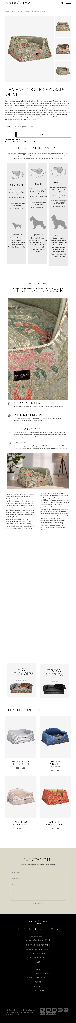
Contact (38, 986)
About (38, 982)
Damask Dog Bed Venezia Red (55, 823)
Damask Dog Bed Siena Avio (20, 823)
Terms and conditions (38, 949)
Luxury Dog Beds (22, 142)
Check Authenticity (38, 977)
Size (9, 127)
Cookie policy (38, 953)
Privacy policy (38, 958)
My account (38, 990)
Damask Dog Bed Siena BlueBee (55, 764)
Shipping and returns (38, 945)
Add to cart (43, 135)
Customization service (38, 973)
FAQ (38, 969)
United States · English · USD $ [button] (38, 940)
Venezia (33, 142)
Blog (38, 962)
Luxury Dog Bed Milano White (21, 763)
